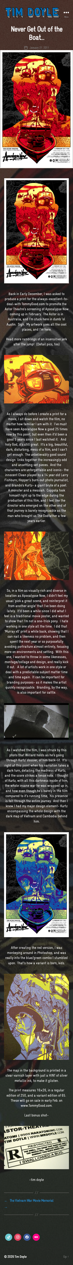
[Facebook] (26, 1237)
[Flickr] (36, 1237)
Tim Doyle (21, 1256)
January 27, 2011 (39, 47)
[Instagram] (17, 1237)
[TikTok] (8, 1237)
